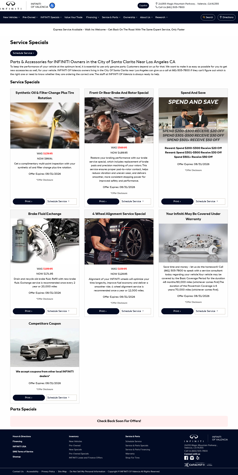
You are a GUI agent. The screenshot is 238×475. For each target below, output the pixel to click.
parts (123, 66)
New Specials (75, 449)
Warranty (130, 453)
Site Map (62, 471)
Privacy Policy (48, 471)
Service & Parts (132, 436)
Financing (17, 441)
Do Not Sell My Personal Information (88, 471)
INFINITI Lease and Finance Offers (85, 457)
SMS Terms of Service (23, 451)
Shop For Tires (132, 457)
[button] (52, 5)
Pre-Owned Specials (79, 453)
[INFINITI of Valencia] (24, 5)
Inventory (74, 436)
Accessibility (33, 471)
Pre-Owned (74, 445)
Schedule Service (22, 53)
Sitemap (17, 457)
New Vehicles (75, 441)
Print (27, 201)
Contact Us (18, 471)
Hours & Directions (22, 436)
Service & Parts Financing (137, 449)
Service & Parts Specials (136, 445)
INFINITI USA (19, 446)
